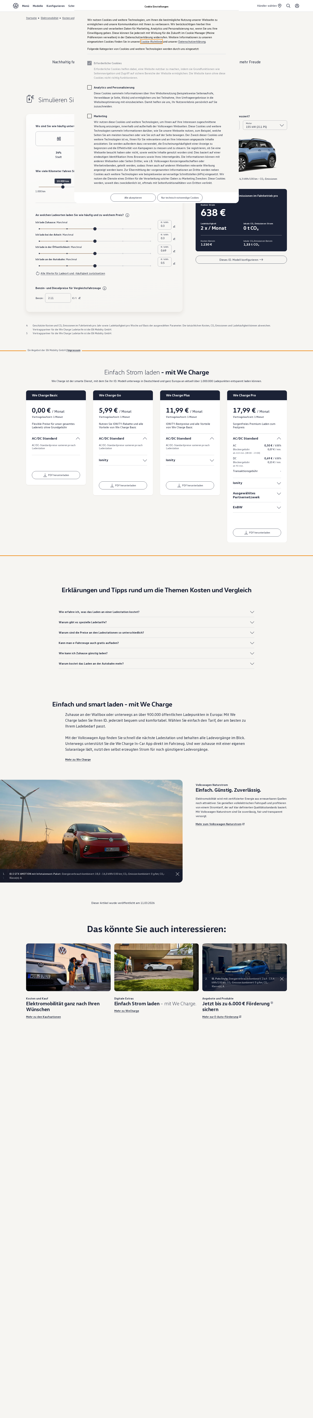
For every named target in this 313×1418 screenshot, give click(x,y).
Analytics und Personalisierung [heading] (114, 87)
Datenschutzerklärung (192, 41)
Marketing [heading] (100, 116)
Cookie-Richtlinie (151, 41)
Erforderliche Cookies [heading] (108, 63)
